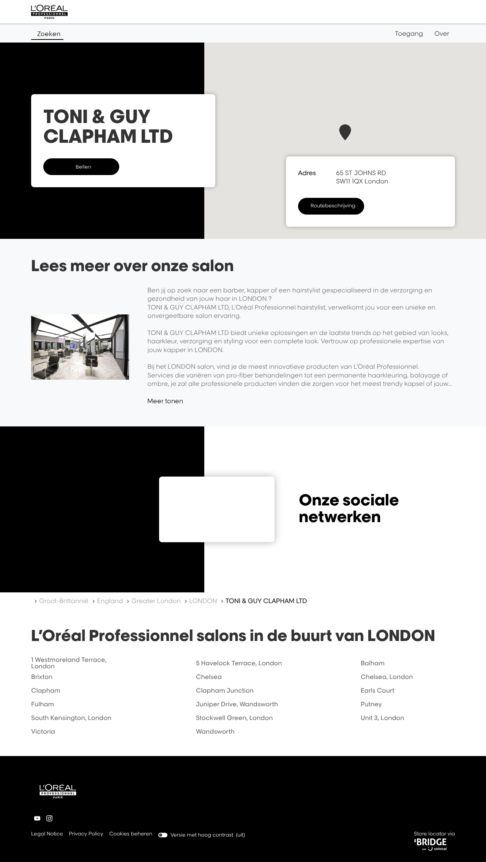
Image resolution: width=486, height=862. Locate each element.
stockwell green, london (234, 717)
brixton (41, 676)
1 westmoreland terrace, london (69, 663)
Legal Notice (47, 834)
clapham (45, 690)
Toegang (409, 33)
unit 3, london (382, 717)
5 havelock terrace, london (239, 663)
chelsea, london (387, 676)
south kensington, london (71, 717)
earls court (377, 690)
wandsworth (215, 731)
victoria (43, 731)
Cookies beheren (131, 834)
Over (441, 33)
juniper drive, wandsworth (237, 704)
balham (373, 663)
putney (371, 704)
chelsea (209, 676)
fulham (42, 704)
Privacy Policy (86, 834)
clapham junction (225, 690)
